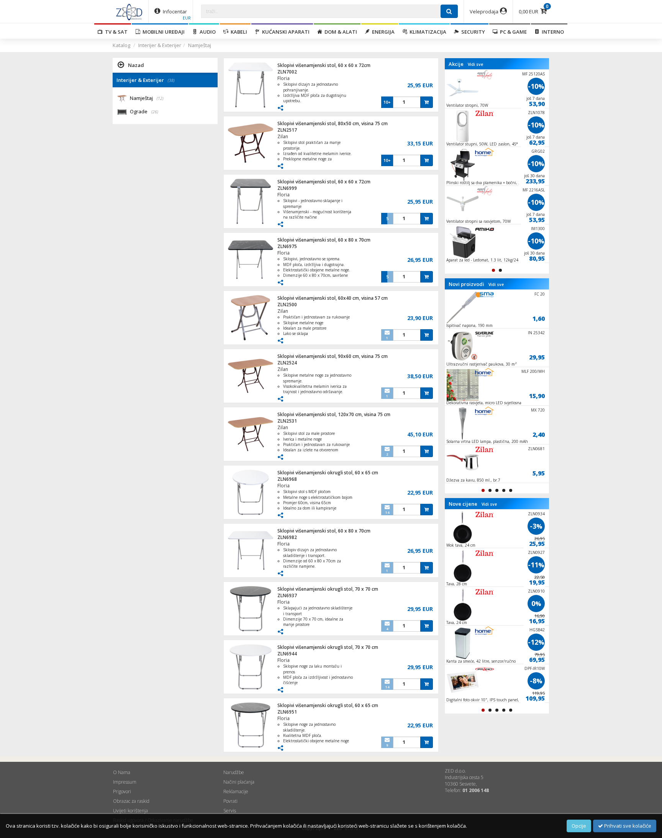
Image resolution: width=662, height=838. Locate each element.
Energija (382, 31)
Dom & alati (339, 31)
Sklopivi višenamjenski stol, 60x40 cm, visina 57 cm (332, 298)
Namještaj (199, 45)
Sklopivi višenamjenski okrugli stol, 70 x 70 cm (327, 589)
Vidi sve (475, 64)
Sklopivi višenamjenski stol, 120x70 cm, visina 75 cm (333, 414)
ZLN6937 (287, 595)
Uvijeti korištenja (130, 810)
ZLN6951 (287, 712)
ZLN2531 (287, 421)
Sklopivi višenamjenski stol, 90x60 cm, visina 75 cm (332, 356)
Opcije (579, 825)
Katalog (121, 45)
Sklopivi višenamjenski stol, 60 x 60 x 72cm (323, 65)
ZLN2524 (287, 362)
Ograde (144, 111)
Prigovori (122, 791)
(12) (160, 98)
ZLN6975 (287, 246)
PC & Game (512, 31)
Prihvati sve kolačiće (627, 825)
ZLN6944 (287, 653)
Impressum (124, 782)
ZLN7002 (287, 72)
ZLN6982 (287, 537)
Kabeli (237, 31)
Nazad (136, 65)
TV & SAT (115, 31)
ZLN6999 (287, 188)
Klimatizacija (426, 31)
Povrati (230, 801)
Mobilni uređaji (162, 31)
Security (472, 31)
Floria (283, 78)
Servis (229, 810)
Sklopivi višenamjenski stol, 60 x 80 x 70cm (323, 240)
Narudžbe (233, 772)
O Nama (121, 772)
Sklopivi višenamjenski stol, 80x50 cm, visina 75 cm (332, 123)
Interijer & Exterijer (159, 45)
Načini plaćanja (238, 782)
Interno (551, 31)
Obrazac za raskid (131, 801)
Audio (206, 31)
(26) (154, 111)
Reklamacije (235, 791)
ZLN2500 (287, 304)
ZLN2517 (287, 130)
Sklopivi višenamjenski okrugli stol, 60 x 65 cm (327, 472)
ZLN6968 (287, 479)
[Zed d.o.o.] (129, 11)
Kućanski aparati (285, 31)
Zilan (282, 136)
